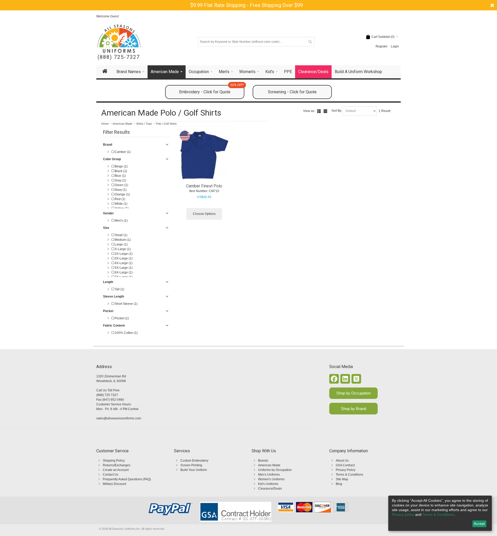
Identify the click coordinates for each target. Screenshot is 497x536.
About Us (342, 460)
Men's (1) (121, 220)
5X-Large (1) (123, 268)
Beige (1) (121, 166)
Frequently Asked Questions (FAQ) (127, 479)
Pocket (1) (121, 318)
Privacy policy (403, 514)
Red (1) (119, 199)
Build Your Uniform (193, 470)
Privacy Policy (345, 470)
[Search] (310, 41)
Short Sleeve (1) (125, 304)
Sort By (336, 110)
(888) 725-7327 (119, 57)
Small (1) (120, 235)
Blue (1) (120, 176)
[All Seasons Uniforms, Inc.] (119, 39)
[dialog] (440, 513)
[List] (319, 111)
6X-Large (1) (123, 272)
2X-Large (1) (123, 254)
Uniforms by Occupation (275, 470)
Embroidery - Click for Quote (211, 89)
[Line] (325, 111)
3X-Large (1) (123, 258)
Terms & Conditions (349, 474)
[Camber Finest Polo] (204, 155)
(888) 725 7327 (107, 395)
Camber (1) (122, 152)
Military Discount (114, 484)
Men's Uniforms (269, 474)
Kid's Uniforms (268, 484)
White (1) (120, 204)
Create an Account (116, 470)
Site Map (342, 479)
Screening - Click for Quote (292, 91)
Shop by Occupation (353, 393)
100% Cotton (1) (126, 333)
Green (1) (121, 185)
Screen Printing (191, 465)
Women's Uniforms (271, 479)
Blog (339, 484)
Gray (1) (120, 180)
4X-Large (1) (123, 263)
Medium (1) (122, 240)
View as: (309, 111)
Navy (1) (120, 190)
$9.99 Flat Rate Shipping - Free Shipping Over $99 (246, 5)
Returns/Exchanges (116, 465)
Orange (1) (122, 194)
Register (382, 46)
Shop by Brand (353, 408)
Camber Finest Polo (204, 186)
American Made (269, 465)
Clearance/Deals (270, 488)
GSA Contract (345, 465)
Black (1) (120, 171)
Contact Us (110, 474)
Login (395, 46)
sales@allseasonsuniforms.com (118, 418)
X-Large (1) (122, 249)
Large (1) (121, 244)
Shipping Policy (114, 460)
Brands (263, 460)
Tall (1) (119, 289)
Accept (479, 523)
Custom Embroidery (194, 460)
